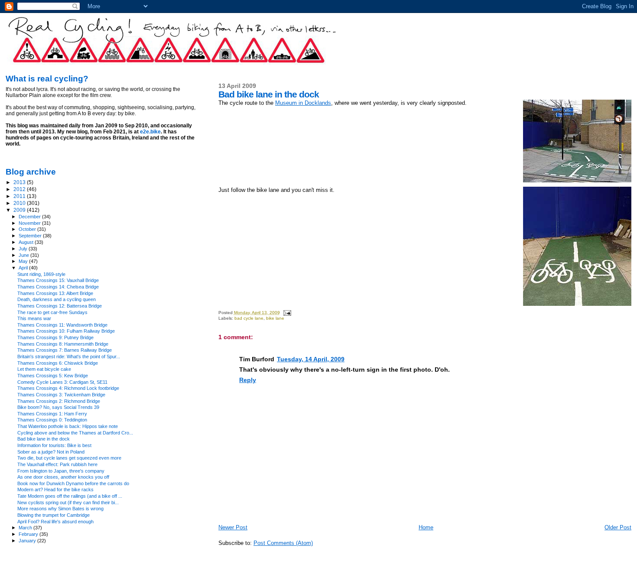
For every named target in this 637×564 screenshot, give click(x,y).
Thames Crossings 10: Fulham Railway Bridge (66, 331)
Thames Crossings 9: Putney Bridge (55, 337)
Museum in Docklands (303, 103)
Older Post (617, 527)
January (28, 540)
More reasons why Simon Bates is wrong (60, 508)
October (28, 229)
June (24, 255)
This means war (34, 318)
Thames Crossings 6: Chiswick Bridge (57, 363)
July (24, 248)
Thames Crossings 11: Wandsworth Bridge (62, 324)
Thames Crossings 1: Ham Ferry (52, 413)
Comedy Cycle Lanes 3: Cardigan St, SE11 (62, 382)
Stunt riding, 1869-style (41, 274)
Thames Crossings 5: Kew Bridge (52, 375)
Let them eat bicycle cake (44, 369)
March (26, 527)
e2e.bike (150, 132)
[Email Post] (286, 312)
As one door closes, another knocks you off (63, 477)
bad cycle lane (248, 318)
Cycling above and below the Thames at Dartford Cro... (75, 432)
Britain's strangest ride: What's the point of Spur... (68, 356)
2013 (20, 182)
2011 (20, 196)
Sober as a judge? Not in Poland (50, 451)
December (30, 216)
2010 (20, 203)
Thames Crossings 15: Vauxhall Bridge (58, 280)
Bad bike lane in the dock (43, 438)
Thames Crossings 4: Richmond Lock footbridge (68, 388)
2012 (20, 189)
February (29, 534)
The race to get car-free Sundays (52, 312)
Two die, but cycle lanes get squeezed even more (69, 457)
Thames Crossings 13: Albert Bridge (55, 293)
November (30, 223)
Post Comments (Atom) (283, 543)
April (24, 267)
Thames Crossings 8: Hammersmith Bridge (62, 344)
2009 (20, 210)
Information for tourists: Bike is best (54, 445)
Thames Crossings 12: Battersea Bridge (59, 305)
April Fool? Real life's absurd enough (55, 521)
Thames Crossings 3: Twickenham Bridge (61, 394)
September (31, 235)
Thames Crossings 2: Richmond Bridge (58, 401)
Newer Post (232, 527)
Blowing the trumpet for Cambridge (53, 515)
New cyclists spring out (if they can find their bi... (68, 502)
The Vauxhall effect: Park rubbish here (57, 464)
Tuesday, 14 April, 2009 (310, 359)
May (24, 261)
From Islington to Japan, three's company (60, 470)
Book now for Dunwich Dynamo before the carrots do (73, 483)
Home (426, 527)
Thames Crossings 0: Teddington (52, 419)
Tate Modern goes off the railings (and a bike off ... (69, 496)
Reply (247, 379)
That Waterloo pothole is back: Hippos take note (67, 426)
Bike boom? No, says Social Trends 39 (58, 407)
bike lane (275, 318)
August (27, 242)
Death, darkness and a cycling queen (56, 299)
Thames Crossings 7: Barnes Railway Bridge (64, 350)
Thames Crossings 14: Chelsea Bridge (58, 286)
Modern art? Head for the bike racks (55, 489)
